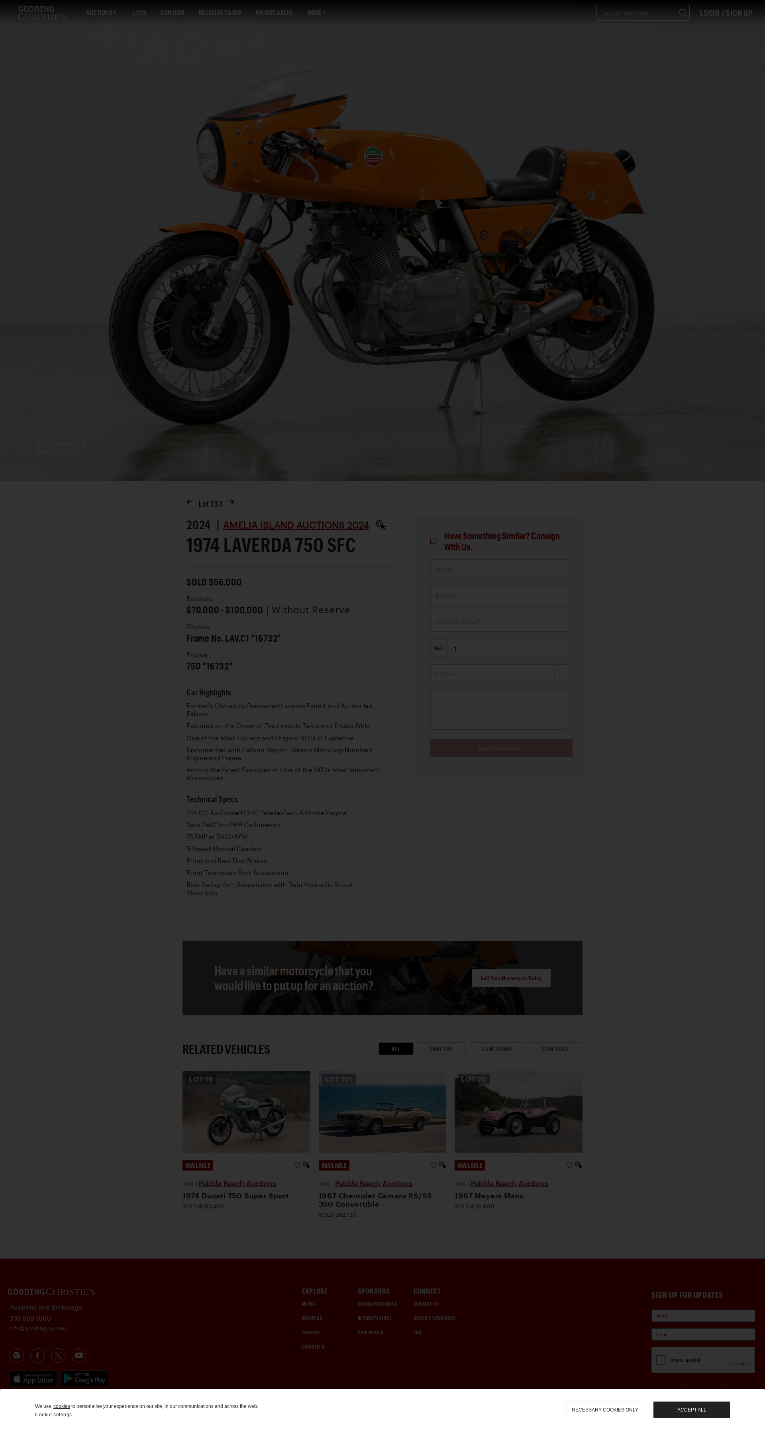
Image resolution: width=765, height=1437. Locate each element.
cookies (61, 1406)
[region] (382, 1413)
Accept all (691, 1410)
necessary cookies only (605, 1410)
